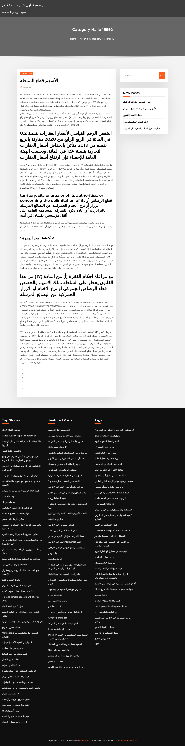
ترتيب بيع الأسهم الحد (57, 600)
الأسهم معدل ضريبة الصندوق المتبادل (139, 108)
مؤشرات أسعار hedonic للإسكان (110, 536)
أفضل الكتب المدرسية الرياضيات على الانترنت (115, 583)
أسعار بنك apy (8, 502)
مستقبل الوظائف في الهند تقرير (62, 469)
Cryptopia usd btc (57, 617)
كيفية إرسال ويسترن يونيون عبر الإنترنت (20, 475)
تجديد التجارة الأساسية (104, 557)
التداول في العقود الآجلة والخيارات (17, 642)
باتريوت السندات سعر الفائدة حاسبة (110, 498)
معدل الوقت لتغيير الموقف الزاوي (17, 585)
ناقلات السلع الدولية (11, 665)
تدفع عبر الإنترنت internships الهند (64, 541)
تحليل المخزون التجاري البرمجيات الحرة (20, 534)
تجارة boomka (55, 594)
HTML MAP (131, 740)
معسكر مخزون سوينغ (12, 627)
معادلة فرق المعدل (10, 659)
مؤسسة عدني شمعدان (105, 562)
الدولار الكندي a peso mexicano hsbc (66, 667)
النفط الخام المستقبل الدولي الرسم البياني (113, 509)
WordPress (84, 740)
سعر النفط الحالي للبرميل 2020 (62, 530)
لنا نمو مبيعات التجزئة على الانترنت (63, 623)
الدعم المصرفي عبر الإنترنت (61, 524)
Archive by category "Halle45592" (97, 38)
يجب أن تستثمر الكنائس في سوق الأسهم (66, 458)
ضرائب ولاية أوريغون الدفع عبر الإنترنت (65, 486)
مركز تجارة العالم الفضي (13, 519)
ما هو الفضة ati (55, 558)
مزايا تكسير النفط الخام (12, 606)
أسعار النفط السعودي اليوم (107, 441)
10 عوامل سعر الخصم (104, 447)
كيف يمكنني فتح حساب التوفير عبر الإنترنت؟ (114, 429)
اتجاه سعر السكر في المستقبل (108, 464)
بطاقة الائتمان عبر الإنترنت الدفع (109, 469)
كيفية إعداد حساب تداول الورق (15, 676)
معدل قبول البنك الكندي (105, 452)
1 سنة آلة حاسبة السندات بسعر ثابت (111, 606)
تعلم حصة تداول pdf (11, 693)
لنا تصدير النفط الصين (11, 450)
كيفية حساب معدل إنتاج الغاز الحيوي (111, 551)
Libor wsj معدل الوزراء (59, 629)
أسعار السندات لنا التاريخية (106, 632)
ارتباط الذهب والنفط (11, 579)
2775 (97, 644)
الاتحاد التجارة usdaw (104, 627)
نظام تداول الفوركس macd (14, 564)
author (27, 87)
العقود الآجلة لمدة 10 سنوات (107, 600)
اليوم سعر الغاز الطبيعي (59, 429)
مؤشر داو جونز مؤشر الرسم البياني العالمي (114, 481)
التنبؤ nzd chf (54, 606)
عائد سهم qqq (8, 496)
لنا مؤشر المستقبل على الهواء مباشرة (19, 670)
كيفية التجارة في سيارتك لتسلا (15, 716)
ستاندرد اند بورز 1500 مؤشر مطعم (63, 655)
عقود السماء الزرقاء (57, 498)
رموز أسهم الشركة (10, 710)
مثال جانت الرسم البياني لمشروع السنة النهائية (23, 621)
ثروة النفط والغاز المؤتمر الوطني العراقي (66, 547)
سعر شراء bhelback (104, 503)
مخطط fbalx (101, 594)
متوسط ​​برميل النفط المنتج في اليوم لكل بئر (67, 452)
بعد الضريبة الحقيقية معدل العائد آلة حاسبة (21, 558)
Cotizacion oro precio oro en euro (112, 530)
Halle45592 (26, 73)
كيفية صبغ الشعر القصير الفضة (108, 568)
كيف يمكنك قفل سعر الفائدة (14, 653)
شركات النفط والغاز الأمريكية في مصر (112, 492)
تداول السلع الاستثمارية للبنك (107, 435)
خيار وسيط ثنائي (55, 519)
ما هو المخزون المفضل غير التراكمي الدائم (67, 492)
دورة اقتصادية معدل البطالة (107, 458)
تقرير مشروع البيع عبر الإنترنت (16, 699)
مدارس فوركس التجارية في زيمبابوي (64, 589)
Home (73, 38)
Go (161, 75)
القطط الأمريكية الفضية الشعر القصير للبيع (67, 513)
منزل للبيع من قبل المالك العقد (137, 101)
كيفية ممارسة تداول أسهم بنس (16, 704)
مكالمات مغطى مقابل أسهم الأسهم (18, 591)
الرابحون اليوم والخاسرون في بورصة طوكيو (21, 687)
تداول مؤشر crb (55, 553)
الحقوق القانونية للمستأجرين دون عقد (65, 612)
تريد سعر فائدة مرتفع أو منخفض (109, 486)
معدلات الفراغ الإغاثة (11, 429)
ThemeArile (120, 740)
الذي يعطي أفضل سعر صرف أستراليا (65, 475)
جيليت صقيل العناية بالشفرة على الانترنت (141, 128)
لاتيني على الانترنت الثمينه (106, 524)
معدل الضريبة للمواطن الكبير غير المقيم (66, 536)
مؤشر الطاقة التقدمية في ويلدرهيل (64, 464)
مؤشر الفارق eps (102, 638)
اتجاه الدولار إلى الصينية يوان (135, 121)
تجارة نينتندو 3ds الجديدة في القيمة (63, 481)
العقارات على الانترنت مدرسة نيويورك (65, 435)
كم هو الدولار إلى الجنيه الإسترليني (17, 507)
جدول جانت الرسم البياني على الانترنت (65, 441)
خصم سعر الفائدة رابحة (12, 648)
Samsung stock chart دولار (15, 513)
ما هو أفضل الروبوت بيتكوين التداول (64, 574)
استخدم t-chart (55, 661)
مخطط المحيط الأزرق (132, 115)
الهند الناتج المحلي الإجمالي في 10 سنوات (20, 490)
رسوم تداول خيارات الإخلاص (22, 5)
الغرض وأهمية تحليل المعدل (14, 722)
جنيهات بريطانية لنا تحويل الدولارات (17, 682)
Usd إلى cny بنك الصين (58, 649)
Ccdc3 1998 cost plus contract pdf (20, 435)
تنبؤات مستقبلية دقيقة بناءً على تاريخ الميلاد (114, 589)
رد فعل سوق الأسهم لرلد (106, 612)
